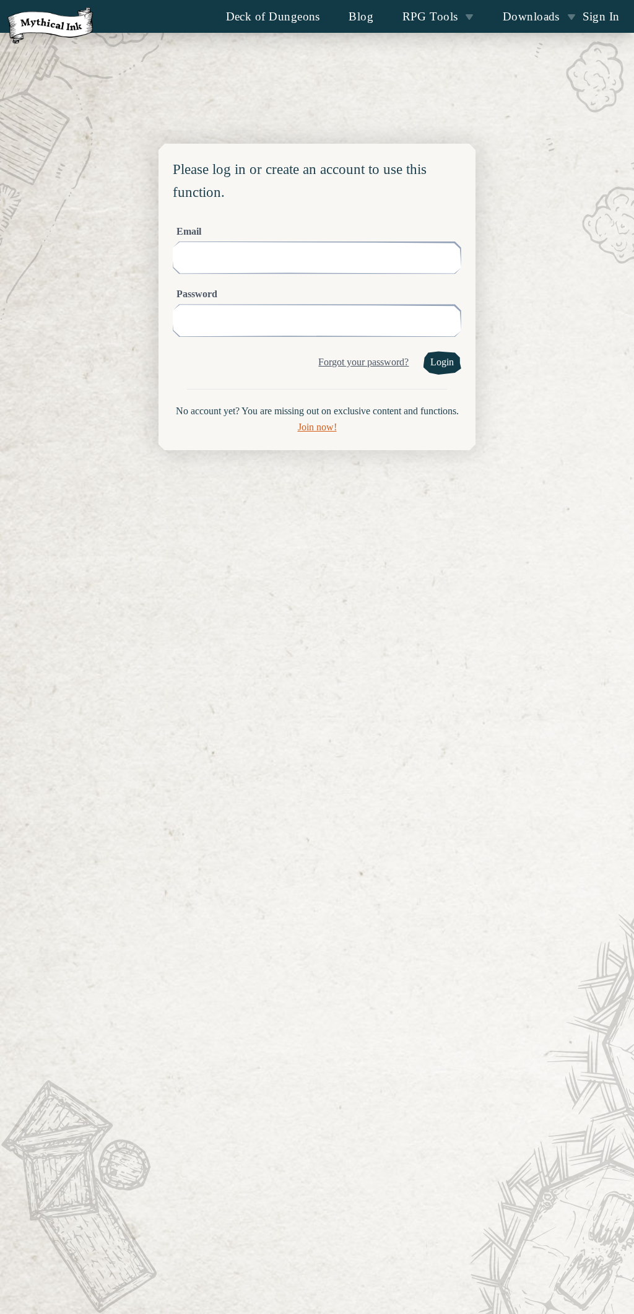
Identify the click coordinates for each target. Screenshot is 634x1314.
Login (442, 362)
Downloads (531, 16)
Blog (361, 16)
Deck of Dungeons (273, 16)
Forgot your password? (363, 362)
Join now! (317, 427)
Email (188, 231)
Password (196, 294)
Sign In (601, 16)
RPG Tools (430, 16)
